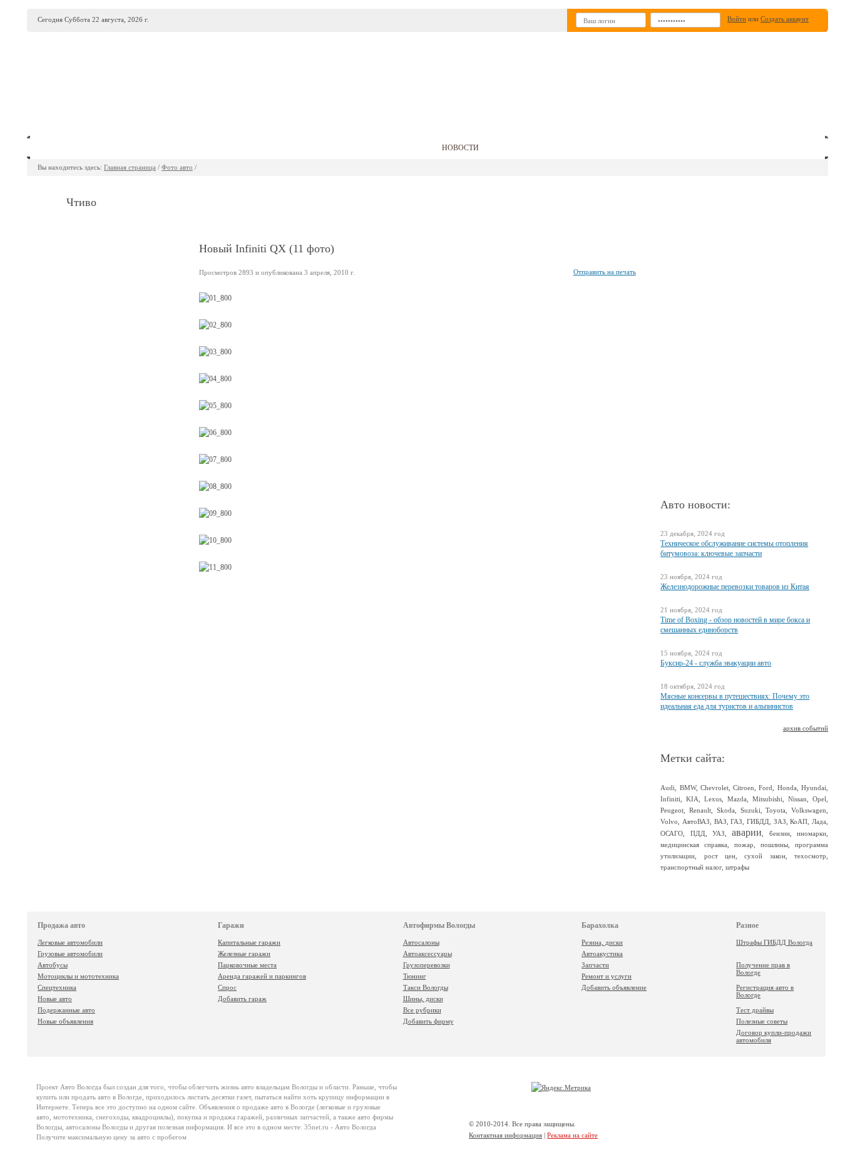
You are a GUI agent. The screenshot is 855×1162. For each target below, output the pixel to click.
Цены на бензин (544, 147)
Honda (787, 787)
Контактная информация (505, 1135)
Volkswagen (808, 810)
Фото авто (177, 167)
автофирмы (308, 147)
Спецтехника (57, 987)
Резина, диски (602, 942)
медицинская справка (693, 844)
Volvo (669, 821)
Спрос (227, 987)
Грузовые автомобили (70, 953)
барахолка (387, 147)
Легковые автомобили (70, 942)
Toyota (775, 810)
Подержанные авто (66, 1010)
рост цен (719, 856)
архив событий (805, 728)
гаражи (236, 147)
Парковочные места (247, 965)
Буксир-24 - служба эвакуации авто (715, 663)
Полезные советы (761, 1021)
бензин (779, 833)
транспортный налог (691, 867)
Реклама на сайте (572, 1135)
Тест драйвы (755, 1010)
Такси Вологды (425, 987)
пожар (744, 844)
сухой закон (764, 856)
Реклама (627, 147)
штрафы (737, 867)
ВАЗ (720, 821)
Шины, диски (423, 998)
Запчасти (595, 965)
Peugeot (671, 810)
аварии (747, 832)
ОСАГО (671, 833)
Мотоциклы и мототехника (78, 976)
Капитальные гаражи (249, 942)
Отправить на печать (604, 271)
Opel (819, 799)
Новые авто (55, 998)
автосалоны (162, 147)
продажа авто (73, 147)
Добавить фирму (428, 1021)
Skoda (726, 810)
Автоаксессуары (427, 953)
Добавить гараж (242, 998)
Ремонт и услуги (606, 976)
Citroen (743, 787)
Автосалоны (421, 942)
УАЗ (718, 833)
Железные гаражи (244, 953)
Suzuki (750, 810)
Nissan (797, 799)
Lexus (713, 799)
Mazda (737, 799)
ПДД (697, 833)
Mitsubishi (767, 799)
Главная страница (130, 167)
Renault (700, 810)
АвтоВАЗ (696, 821)
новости (460, 147)
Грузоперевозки (426, 965)
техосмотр (810, 856)
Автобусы (53, 965)
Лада (819, 821)
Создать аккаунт (784, 19)
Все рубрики (422, 1010)
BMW (688, 787)
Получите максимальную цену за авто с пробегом (111, 1137)
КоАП (798, 821)
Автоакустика (602, 953)
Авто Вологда (80, 1087)
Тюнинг (414, 976)
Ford (765, 787)
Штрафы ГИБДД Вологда (774, 942)
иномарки (811, 833)
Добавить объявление (614, 987)
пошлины (774, 844)
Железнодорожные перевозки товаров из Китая (734, 586)
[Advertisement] (521, 79)
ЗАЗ (780, 821)
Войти (736, 19)
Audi (667, 787)
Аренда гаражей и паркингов (262, 976)
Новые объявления (65, 1021)
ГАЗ (736, 821)
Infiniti (670, 799)
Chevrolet (714, 787)
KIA (692, 799)
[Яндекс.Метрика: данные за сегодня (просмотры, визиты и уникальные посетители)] (561, 1087)
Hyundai (813, 787)
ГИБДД (758, 821)
